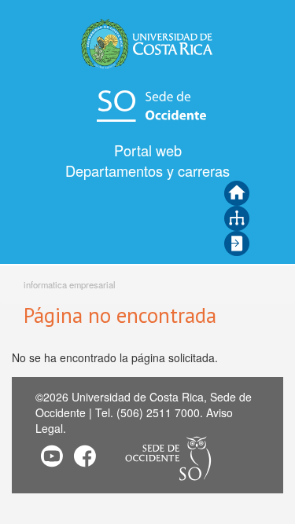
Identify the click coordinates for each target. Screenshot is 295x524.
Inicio (236, 193)
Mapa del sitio (236, 218)
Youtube (52, 455)
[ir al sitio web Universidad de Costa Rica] (148, 43)
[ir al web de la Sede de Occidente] (148, 104)
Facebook (85, 455)
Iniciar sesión (236, 243)
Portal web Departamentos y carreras (147, 160)
